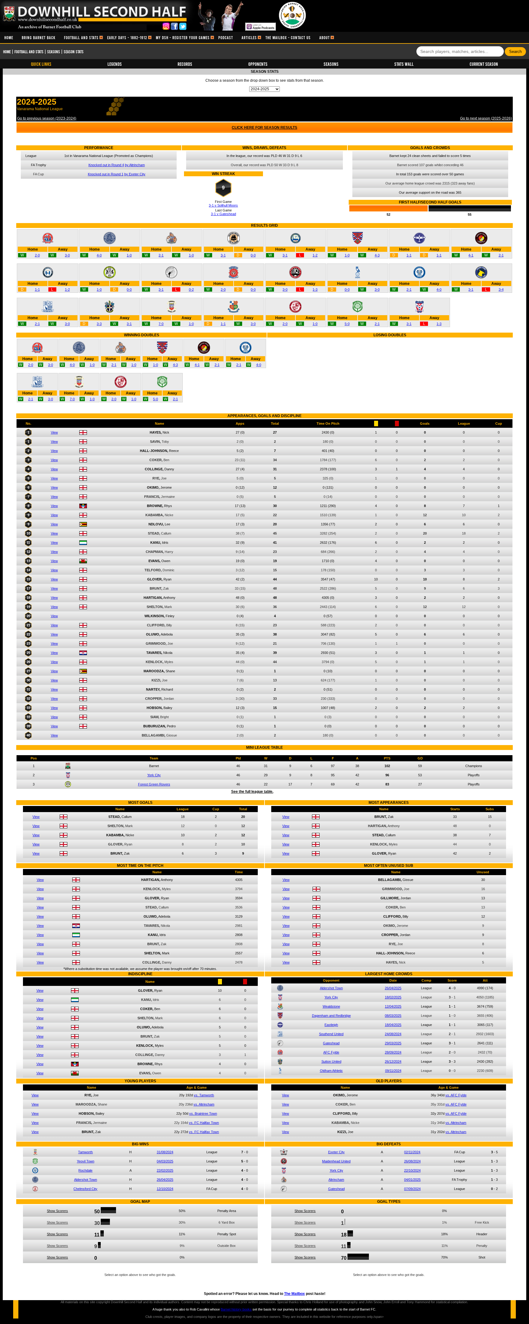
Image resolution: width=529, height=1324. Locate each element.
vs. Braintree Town (203, 1113)
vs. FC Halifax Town (204, 1122)
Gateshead (331, 1043)
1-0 (129, 255)
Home (8, 37)
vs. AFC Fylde (456, 1095)
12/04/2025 (393, 1006)
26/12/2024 (393, 1061)
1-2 (315, 255)
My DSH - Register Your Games (183, 37)
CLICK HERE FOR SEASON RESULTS (264, 127)
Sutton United (331, 1061)
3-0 (67, 255)
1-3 (315, 289)
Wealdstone (331, 1006)
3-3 (99, 324)
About (324, 37)
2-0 (37, 255)
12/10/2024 (165, 1189)
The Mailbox (294, 1294)
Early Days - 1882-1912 (127, 37)
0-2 (191, 289)
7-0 (161, 324)
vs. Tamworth (204, 1095)
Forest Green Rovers (154, 784)
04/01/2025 (412, 1179)
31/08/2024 (165, 1152)
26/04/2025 (393, 988)
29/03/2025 (393, 1043)
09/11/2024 (393, 1070)
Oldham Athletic (331, 1070)
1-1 (409, 255)
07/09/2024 (412, 1189)
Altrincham (336, 1179)
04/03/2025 (165, 1161)
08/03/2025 (393, 1015)
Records (185, 64)
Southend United (331, 1034)
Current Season (484, 64)
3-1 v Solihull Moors (223, 205)
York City (154, 775)
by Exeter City (134, 174)
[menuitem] (8, 37)
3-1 (223, 255)
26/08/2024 (412, 1161)
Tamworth (85, 1152)
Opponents (258, 64)
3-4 (501, 289)
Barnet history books (236, 1309)
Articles (249, 37)
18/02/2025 (393, 997)
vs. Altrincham (203, 1104)
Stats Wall (404, 64)
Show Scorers (57, 1211)
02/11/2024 (412, 1152)
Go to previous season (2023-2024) (46, 118)
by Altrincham (135, 165)
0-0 (253, 255)
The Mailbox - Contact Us (288, 37)
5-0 (347, 324)
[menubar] (167, 37)
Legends (114, 64)
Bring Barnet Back (38, 37)
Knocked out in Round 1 (105, 174)
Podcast (225, 37)
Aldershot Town (331, 988)
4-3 (377, 255)
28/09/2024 (393, 1052)
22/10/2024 (412, 1170)
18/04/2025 (393, 1025)
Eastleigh (331, 1025)
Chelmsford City (85, 1189)
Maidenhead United (336, 1161)
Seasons (53, 51)
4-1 (470, 255)
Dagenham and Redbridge (331, 1015)
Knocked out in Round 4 (106, 165)
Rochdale (85, 1170)
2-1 (161, 255)
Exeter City (336, 1152)
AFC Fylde (331, 1052)
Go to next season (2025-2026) (486, 118)
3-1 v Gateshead (223, 214)
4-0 (99, 255)
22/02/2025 (165, 1170)
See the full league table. (252, 791)
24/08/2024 (393, 1034)
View (54, 432)
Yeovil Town (85, 1161)
